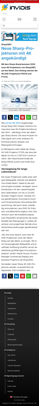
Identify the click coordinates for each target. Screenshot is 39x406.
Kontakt (10, 298)
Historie (10, 381)
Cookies (11, 319)
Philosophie (12, 339)
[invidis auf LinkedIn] (35, 19)
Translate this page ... (21, 397)
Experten (11, 334)
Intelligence (10, 350)
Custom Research (14, 365)
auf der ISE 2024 (13, 123)
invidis (8, 293)
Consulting (10, 324)
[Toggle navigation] (19, 25)
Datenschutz (12, 314)
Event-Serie (12, 386)
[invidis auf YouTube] (19, 19)
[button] (4, 117)
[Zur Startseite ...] (16, 8)
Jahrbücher (12, 360)
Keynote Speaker (14, 371)
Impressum (12, 308)
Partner (10, 391)
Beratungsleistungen (15, 345)
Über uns (11, 329)
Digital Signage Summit (15, 376)
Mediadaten (12, 303)
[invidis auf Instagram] (4, 19)
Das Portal (11, 355)
